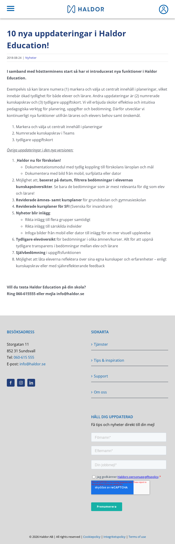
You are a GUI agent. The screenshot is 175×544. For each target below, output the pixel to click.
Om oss (100, 392)
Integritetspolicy (114, 537)
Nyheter (30, 58)
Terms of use (137, 537)
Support (101, 376)
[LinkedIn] (31, 383)
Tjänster (101, 344)
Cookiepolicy (91, 537)
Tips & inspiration (109, 360)
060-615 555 (24, 357)
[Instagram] (21, 383)
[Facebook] (11, 383)
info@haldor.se (33, 363)
